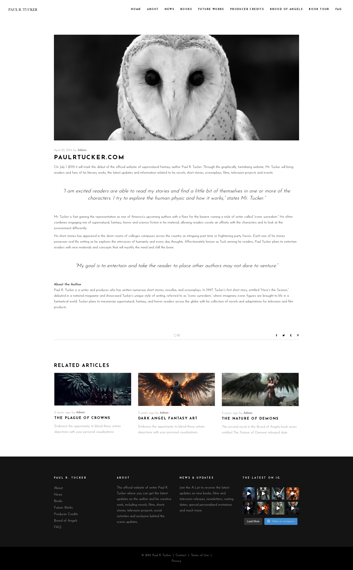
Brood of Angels (65, 520)
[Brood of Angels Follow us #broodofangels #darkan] (248, 508)
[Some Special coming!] (292, 508)
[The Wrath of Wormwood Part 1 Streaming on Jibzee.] (248, 493)
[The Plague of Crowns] (92, 389)
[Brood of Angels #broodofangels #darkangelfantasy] (278, 493)
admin (82, 150)
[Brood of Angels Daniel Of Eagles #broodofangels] (263, 508)
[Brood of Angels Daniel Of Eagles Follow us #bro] (292, 493)
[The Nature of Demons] (260, 389)
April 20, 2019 (63, 150)
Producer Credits (66, 514)
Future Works (63, 507)
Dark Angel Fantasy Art (168, 418)
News (58, 494)
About (58, 488)
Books (58, 501)
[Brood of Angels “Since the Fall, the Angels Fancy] (278, 508)
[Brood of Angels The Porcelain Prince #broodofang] (263, 493)
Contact (181, 555)
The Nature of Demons (250, 418)
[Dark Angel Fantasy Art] (176, 389)
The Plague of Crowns (82, 418)
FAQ (57, 527)
